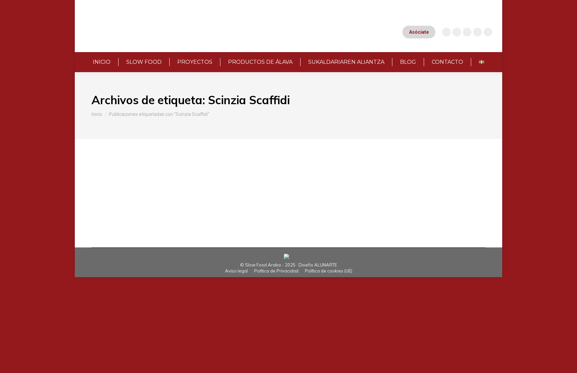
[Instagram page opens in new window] (446, 32)
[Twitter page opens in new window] (477, 32)
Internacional (128, 185)
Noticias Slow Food (163, 185)
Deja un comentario (305, 185)
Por (210, 185)
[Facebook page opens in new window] (467, 32)
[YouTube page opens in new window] (456, 32)
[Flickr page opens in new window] (488, 32)
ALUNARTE (325, 264)
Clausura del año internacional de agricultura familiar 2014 (203, 174)
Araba (106, 185)
